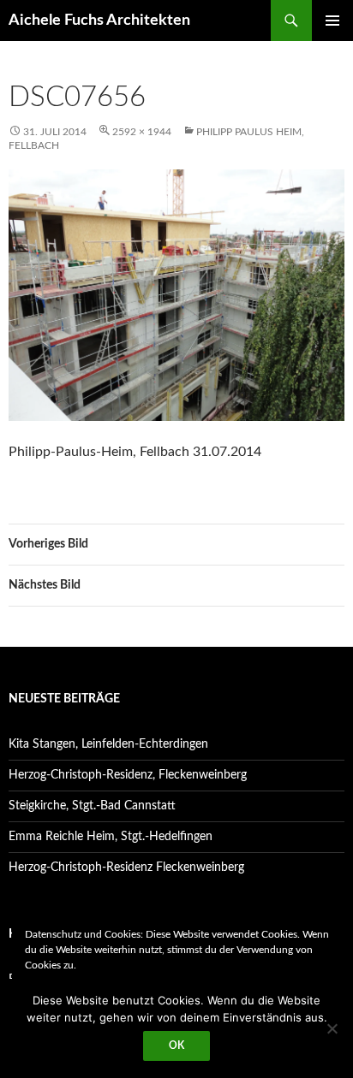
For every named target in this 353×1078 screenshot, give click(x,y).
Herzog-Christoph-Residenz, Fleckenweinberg (128, 775)
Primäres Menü (332, 20)
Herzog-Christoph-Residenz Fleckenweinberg (126, 868)
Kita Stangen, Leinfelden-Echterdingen (108, 744)
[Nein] (331, 1028)
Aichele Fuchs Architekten (99, 20)
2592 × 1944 (141, 132)
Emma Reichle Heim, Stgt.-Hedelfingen (110, 837)
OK (176, 1045)
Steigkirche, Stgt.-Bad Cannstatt (92, 806)
